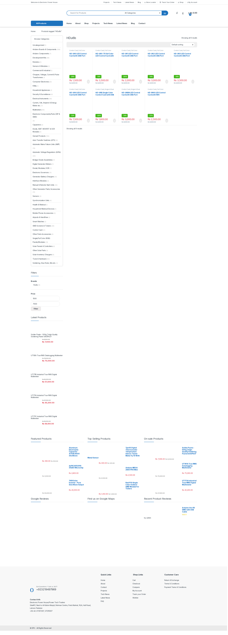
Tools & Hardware (41, 259)
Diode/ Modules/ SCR (42, 168)
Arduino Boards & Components (46, 49)
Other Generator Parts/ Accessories (46, 190)
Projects (106, 2)
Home (68, 23)
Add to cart (88, 82)
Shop (181, 2)
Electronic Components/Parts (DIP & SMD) (46, 115)
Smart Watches (39, 221)
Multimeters (39, 110)
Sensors (37, 196)
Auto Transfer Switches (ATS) (44, 140)
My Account (192, 2)
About (77, 23)
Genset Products (41, 136)
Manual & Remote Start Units (45, 185)
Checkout (136, 584)
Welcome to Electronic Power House (44, 2)
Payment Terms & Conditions (175, 587)
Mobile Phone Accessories (44, 213)
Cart (134, 580)
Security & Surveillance (43, 94)
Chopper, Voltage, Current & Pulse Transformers (46, 76)
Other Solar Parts (40, 250)
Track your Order (139, 594)
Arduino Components (42, 54)
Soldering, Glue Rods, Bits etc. (45, 263)
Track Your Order (168, 2)
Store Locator (151, 2)
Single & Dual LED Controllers (104, 90)
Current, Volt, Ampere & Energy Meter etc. (45, 104)
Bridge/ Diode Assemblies (44, 160)
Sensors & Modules (41, 66)
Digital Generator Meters (43, 164)
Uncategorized (39, 45)
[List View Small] (80, 44)
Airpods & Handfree (41, 217)
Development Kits (41, 58)
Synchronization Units (42, 200)
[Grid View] (70, 44)
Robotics (37, 62)
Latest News (129, 2)
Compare (136, 587)
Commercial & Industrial (42, 70)
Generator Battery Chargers (45, 177)
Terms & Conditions (171, 584)
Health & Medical (40, 205)
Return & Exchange (171, 580)
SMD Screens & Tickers (43, 226)
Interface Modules (41, 181)
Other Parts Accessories (43, 234)
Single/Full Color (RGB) (41, 238)
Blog (139, 2)
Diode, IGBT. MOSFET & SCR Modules (44, 130)
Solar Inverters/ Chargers (43, 255)
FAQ (102, 601)
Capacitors (38, 125)
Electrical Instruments (42, 99)
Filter (36, 309)
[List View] (76, 44)
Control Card (73, 50)
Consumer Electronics (42, 82)
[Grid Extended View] (73, 44)
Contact (141, 23)
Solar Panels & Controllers (44, 246)
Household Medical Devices (44, 209)
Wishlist (135, 598)
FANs (35, 86)
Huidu (35, 285)
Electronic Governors (42, 172)
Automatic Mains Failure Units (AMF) (46, 144)
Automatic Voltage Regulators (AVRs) (47, 152)
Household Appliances (42, 90)
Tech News (117, 2)
